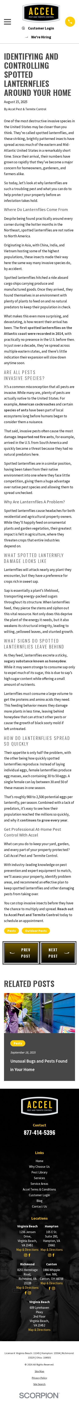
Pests (11, 931)
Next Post (53, 953)
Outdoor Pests (36, 931)
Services (39, 1178)
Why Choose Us (39, 1167)
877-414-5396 (39, 1132)
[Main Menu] (7, 21)
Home (39, 1161)
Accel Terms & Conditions (39, 1189)
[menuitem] (39, 1371)
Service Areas (39, 1184)
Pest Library (39, 1172)
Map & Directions (27, 1250)
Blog (39, 1201)
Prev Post (26, 953)
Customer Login (39, 1195)
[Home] (38, 13)
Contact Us (39, 1206)
